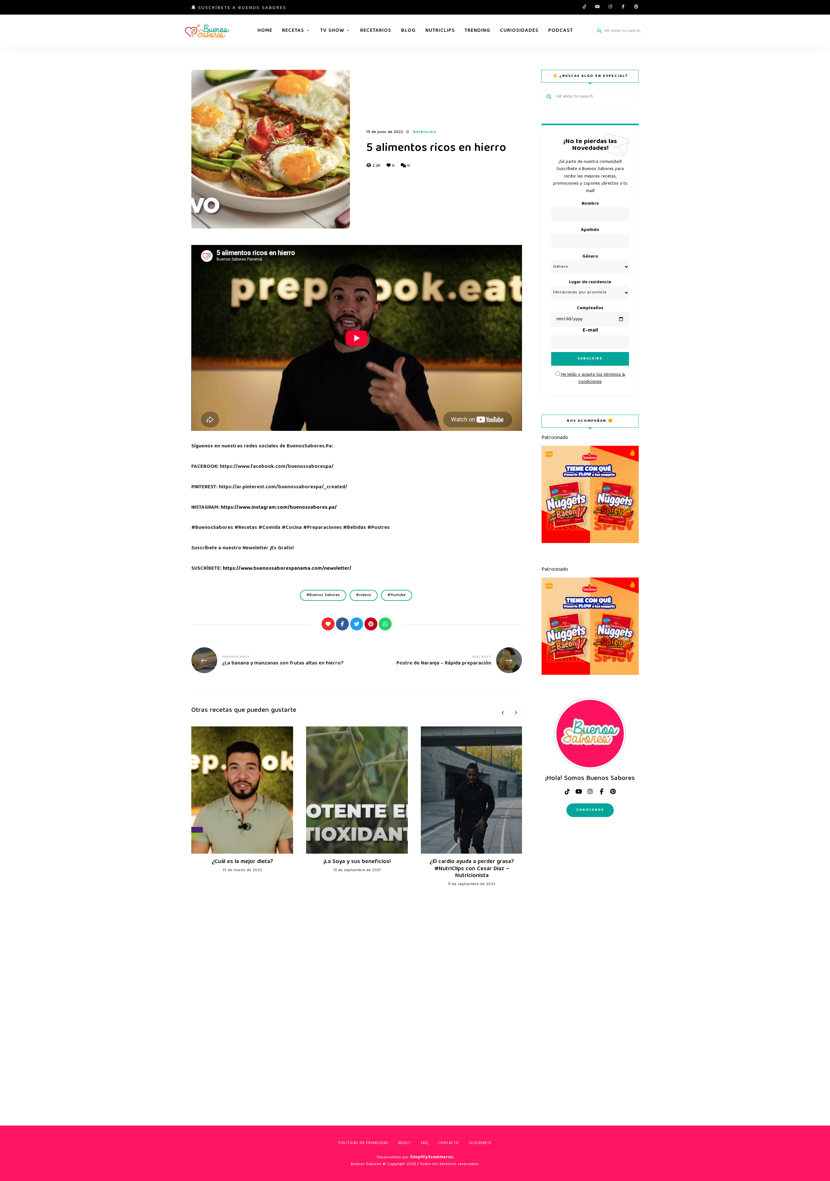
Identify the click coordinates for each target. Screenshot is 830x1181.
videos (365, 595)
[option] (242, 800)
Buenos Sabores (324, 595)
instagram (610, 6)
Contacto (448, 1143)
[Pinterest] (370, 623)
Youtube (597, 6)
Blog (408, 30)
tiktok (584, 6)
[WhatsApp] (385, 623)
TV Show (332, 30)
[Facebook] (342, 623)
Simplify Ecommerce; (432, 1157)
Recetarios (375, 30)
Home (264, 30)
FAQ (424, 1143)
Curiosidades (519, 30)
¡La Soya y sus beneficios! (357, 862)
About (404, 1143)
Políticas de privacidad (363, 1143)
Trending (477, 30)
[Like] (328, 623)
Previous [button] (502, 712)
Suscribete (480, 1143)
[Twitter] (356, 623)
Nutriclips (440, 30)
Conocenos (590, 810)
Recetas (293, 30)
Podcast (560, 30)
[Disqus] (356, 996)
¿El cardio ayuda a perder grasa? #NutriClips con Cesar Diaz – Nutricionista (472, 869)
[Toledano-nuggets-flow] (590, 542)
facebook (623, 6)
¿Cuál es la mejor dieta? (242, 862)
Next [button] (515, 712)
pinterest (636, 6)
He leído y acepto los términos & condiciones (593, 378)
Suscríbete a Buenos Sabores (241, 8)
